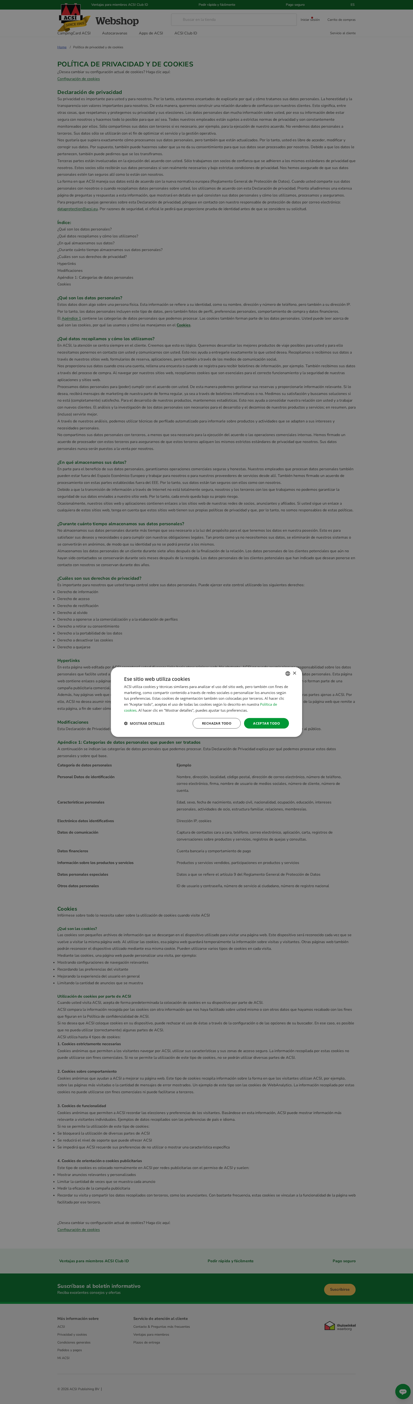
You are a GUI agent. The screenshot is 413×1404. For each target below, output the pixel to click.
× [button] (294, 673)
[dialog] (206, 702)
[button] (144, 723)
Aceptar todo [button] (266, 723)
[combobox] (287, 673)
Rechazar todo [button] (216, 723)
